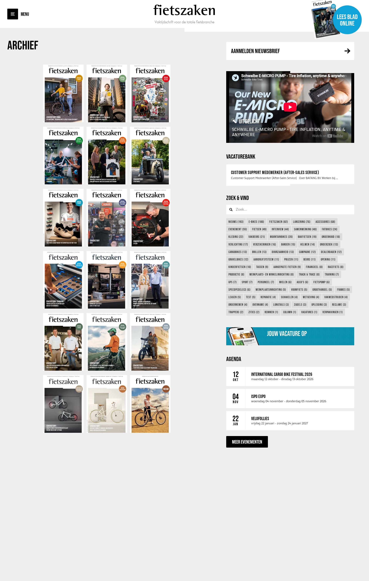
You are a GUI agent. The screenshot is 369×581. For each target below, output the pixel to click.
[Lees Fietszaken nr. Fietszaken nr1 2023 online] (106, 432)
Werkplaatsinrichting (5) (271, 289)
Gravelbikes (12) (238, 259)
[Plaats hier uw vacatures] (290, 336)
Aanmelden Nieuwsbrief (255, 50)
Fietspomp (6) (321, 282)
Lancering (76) (301, 221)
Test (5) (250, 297)
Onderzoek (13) (329, 244)
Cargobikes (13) (238, 252)
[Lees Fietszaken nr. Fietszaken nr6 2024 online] (63, 307)
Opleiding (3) (319, 304)
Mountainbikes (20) (281, 236)
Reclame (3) (339, 304)
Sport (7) (247, 282)
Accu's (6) (302, 282)
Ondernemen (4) (238, 304)
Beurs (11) (309, 259)
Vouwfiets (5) (299, 289)
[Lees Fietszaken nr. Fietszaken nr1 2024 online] (150, 369)
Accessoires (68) (325, 221)
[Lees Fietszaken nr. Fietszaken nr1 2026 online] (150, 121)
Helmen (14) (307, 244)
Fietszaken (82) (278, 221)
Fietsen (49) (259, 229)
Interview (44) (280, 229)
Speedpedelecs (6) (239, 289)
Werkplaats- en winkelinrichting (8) (271, 274)
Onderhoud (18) (331, 236)
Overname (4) (260, 304)
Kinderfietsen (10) (240, 267)
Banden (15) (288, 244)
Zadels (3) (300, 304)
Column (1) (289, 312)
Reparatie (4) (268, 297)
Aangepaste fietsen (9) (287, 267)
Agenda (233, 358)
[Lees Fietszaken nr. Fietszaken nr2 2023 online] (63, 432)
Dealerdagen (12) (331, 252)
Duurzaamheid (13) (283, 252)
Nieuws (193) (236, 221)
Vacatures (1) (309, 312)
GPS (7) (233, 282)
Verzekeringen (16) (264, 244)
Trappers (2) (236, 312)
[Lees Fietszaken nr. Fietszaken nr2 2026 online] (106, 121)
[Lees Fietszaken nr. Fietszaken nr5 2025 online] (106, 183)
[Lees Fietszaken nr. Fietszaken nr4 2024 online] (150, 307)
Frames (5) (343, 289)
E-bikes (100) (256, 221)
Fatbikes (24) (329, 229)
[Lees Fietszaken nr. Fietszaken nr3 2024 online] (63, 369)
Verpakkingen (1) (332, 312)
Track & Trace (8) (309, 274)
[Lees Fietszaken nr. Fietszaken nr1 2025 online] (150, 245)
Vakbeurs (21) (256, 236)
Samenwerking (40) (305, 229)
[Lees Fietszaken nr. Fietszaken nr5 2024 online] (106, 307)
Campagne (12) (307, 252)
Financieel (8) (314, 267)
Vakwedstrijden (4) (336, 297)
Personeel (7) (266, 282)
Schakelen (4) (289, 297)
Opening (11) (328, 259)
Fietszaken (184, 10)
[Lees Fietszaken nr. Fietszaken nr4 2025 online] (150, 183)
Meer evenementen (247, 441)
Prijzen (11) (291, 259)
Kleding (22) (236, 236)
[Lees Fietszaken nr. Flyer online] (150, 432)
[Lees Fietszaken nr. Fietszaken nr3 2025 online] (63, 245)
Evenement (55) (238, 229)
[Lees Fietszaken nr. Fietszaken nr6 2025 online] (63, 183)
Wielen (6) (285, 282)
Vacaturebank (240, 156)
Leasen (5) (235, 297)
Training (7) (332, 274)
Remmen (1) (271, 312)
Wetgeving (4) (311, 297)
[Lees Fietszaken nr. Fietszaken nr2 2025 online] (106, 245)
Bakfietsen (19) (307, 236)
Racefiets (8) (335, 267)
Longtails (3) (281, 304)
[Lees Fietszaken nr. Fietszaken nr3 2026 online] (63, 121)
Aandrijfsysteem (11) (266, 259)
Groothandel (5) (322, 289)
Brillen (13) (259, 252)
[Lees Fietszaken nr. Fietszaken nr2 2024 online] (106, 369)
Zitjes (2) (253, 312)
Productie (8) (236, 274)
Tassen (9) (262, 267)
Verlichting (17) (238, 244)
